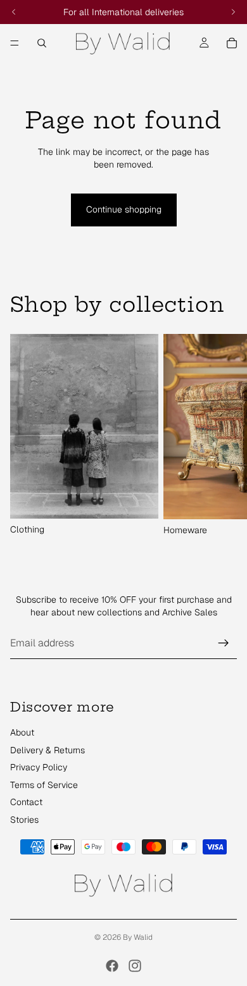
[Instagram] (134, 965)
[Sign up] (223, 643)
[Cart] (232, 43)
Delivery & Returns (47, 750)
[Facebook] (112, 965)
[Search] (42, 43)
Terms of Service (44, 785)
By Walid (138, 937)
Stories (24, 819)
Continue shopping (124, 209)
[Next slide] (223, 435)
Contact (26, 802)
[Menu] (14, 43)
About (22, 732)
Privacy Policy (38, 767)
